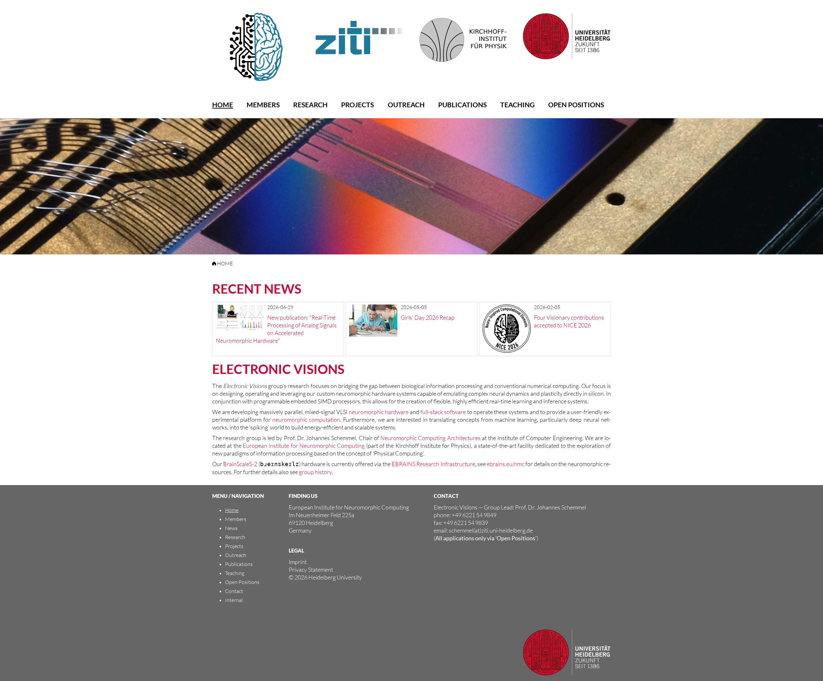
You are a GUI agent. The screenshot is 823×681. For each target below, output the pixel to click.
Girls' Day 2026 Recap (428, 317)
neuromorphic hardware (379, 411)
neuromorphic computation (306, 419)
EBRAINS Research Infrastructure (433, 463)
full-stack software (443, 411)
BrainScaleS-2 (240, 463)
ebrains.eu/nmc (505, 463)
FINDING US (303, 496)
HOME (224, 263)
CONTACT (446, 496)
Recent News (256, 288)
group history (315, 471)
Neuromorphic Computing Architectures (430, 437)
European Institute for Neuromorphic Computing (304, 445)
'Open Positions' (516, 538)
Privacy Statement (311, 569)
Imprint (298, 561)
